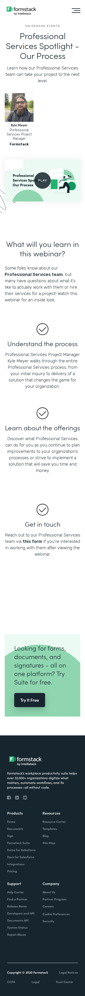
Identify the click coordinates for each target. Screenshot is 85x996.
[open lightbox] (42, 180)
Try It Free (29, 700)
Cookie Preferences (56, 914)
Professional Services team (34, 274)
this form (32, 541)
